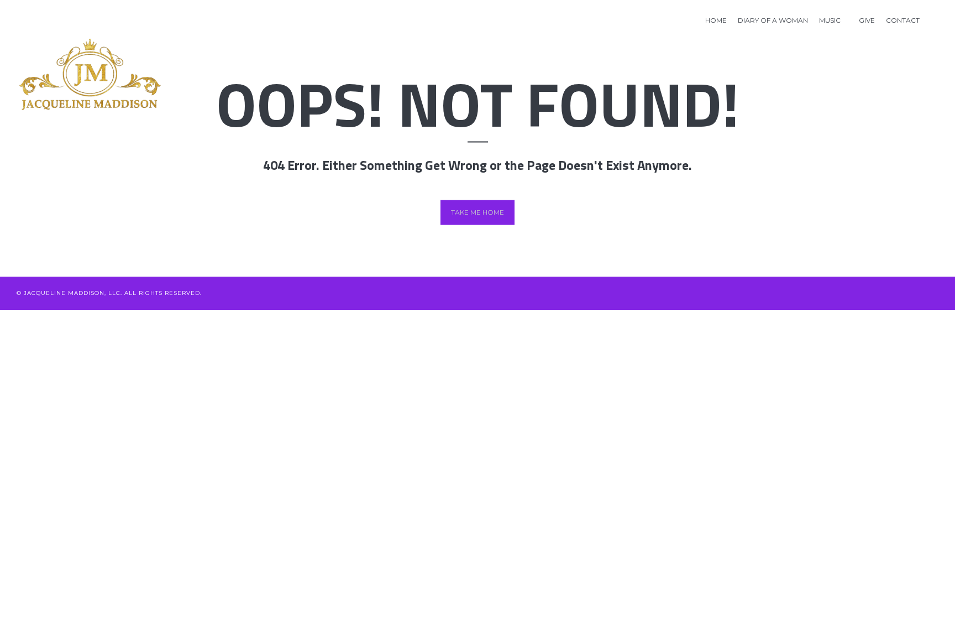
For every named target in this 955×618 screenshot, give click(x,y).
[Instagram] (916, 293)
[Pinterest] (898, 293)
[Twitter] (825, 293)
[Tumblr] (934, 293)
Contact (903, 20)
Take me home (477, 212)
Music (830, 20)
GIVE (867, 20)
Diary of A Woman (773, 20)
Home (716, 20)
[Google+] (879, 293)
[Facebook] (843, 293)
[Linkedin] (861, 293)
